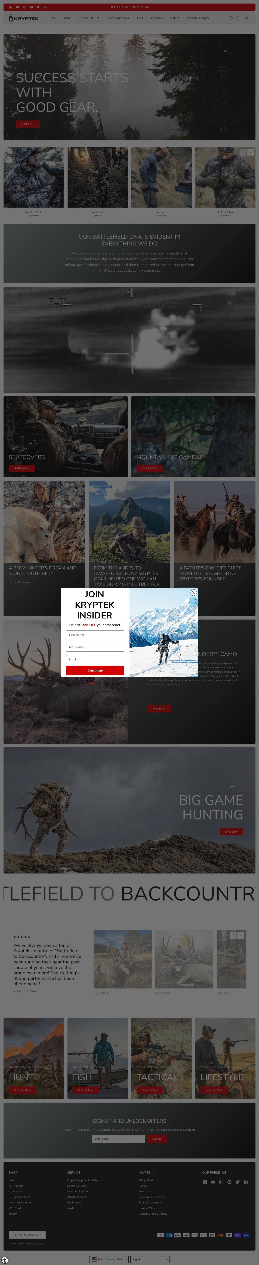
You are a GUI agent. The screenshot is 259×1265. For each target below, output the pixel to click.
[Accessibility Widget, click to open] (4, 1260)
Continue (95, 670)
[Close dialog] (194, 593)
